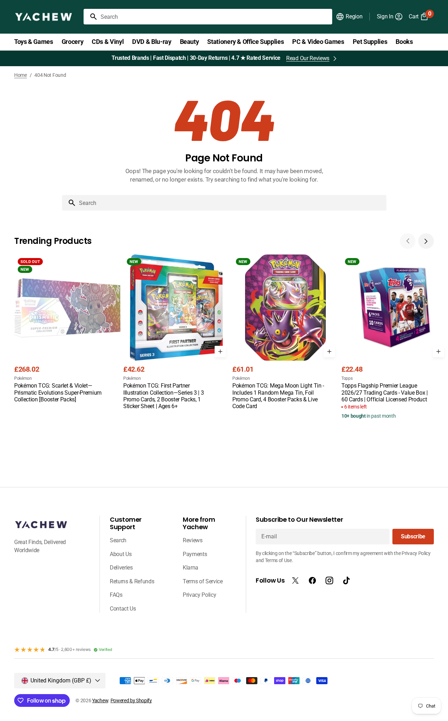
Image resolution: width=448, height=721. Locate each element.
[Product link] (67, 329)
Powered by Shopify (131, 700)
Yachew (100, 700)
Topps (346, 378)
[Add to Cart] (220, 351)
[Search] (91, 16)
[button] (349, 16)
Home (20, 75)
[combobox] (215, 16)
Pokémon (23, 378)
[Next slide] (426, 241)
